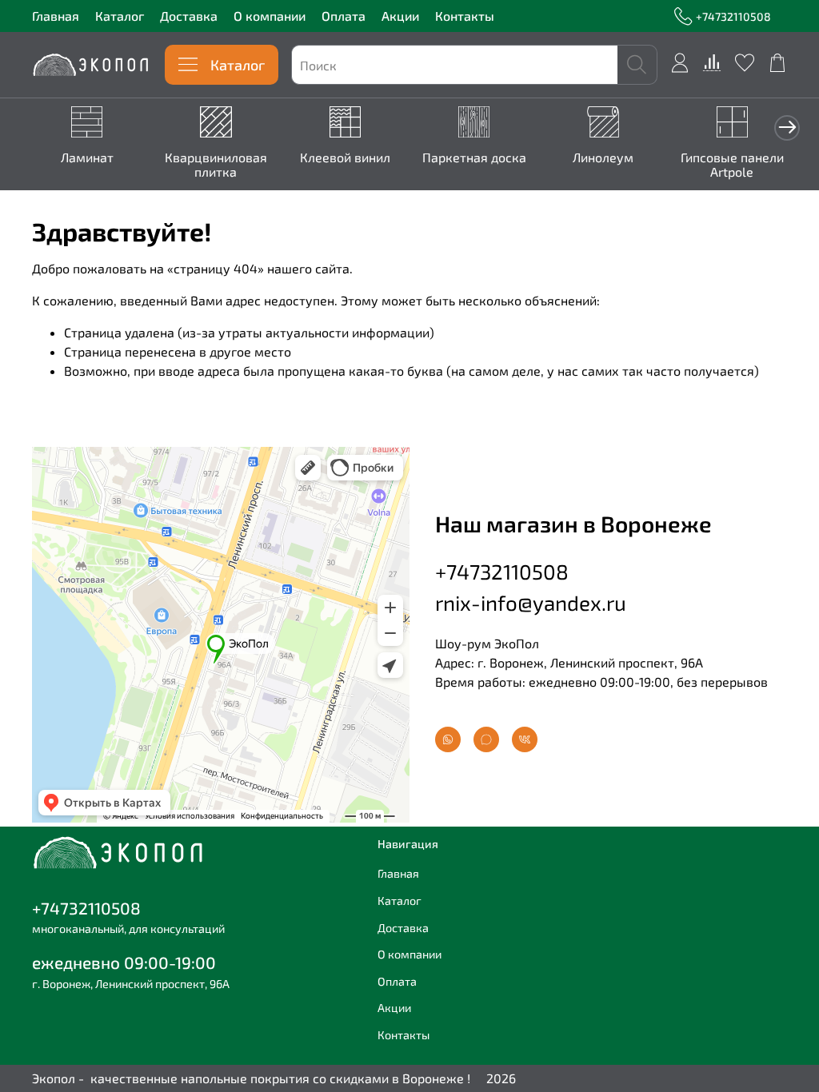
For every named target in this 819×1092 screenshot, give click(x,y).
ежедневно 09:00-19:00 (124, 962)
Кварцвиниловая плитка (216, 164)
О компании (270, 15)
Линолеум (603, 157)
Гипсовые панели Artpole (732, 164)
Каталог (119, 15)
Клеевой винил (345, 157)
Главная (55, 15)
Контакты (464, 15)
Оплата (344, 15)
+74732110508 (733, 16)
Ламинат (87, 157)
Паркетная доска (474, 157)
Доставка (189, 15)
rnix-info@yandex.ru (530, 602)
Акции (400, 15)
